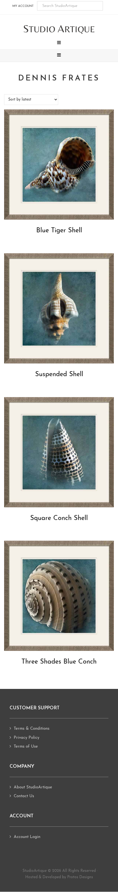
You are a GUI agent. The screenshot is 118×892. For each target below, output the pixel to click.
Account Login (27, 837)
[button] (59, 43)
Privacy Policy (26, 738)
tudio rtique (59, 29)
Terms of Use (26, 747)
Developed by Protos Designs (68, 877)
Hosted (31, 877)
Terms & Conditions (31, 729)
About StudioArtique (33, 787)
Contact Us (24, 796)
